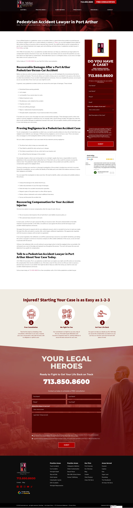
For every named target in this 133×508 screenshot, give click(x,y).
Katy (103, 471)
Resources (94, 10)
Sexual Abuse (71, 471)
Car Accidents (54, 469)
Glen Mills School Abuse (74, 474)
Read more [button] (89, 169)
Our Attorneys (88, 469)
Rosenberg (105, 477)
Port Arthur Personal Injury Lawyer (30, 25)
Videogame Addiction (73, 466)
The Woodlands (106, 480)
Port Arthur (20, 48)
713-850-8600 (30, 61)
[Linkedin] (21, 487)
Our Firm (23, 10)
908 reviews (95, 157)
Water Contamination (73, 469)
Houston (104, 466)
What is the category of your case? (98, 106)
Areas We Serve (89, 480)
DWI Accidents (54, 482)
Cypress (104, 469)
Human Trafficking (72, 477)
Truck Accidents (54, 466)
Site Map (41, 505)
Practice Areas (40, 10)
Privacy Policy (72, 505)
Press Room (77, 10)
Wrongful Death (54, 471)
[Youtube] (28, 487)
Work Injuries (53, 477)
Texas (56, 42)
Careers (87, 474)
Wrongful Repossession (56, 485)
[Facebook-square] (18, 487)
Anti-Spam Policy (49, 505)
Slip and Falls (53, 474)
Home (18, 25)
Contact (110, 10)
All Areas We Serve (107, 482)
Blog (23, 482)
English (114, 506)
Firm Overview (89, 466)
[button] (113, 173)
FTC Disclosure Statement (61, 505)
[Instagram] (25, 487)
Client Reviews (60, 10)
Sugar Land (105, 474)
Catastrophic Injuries (55, 480)
